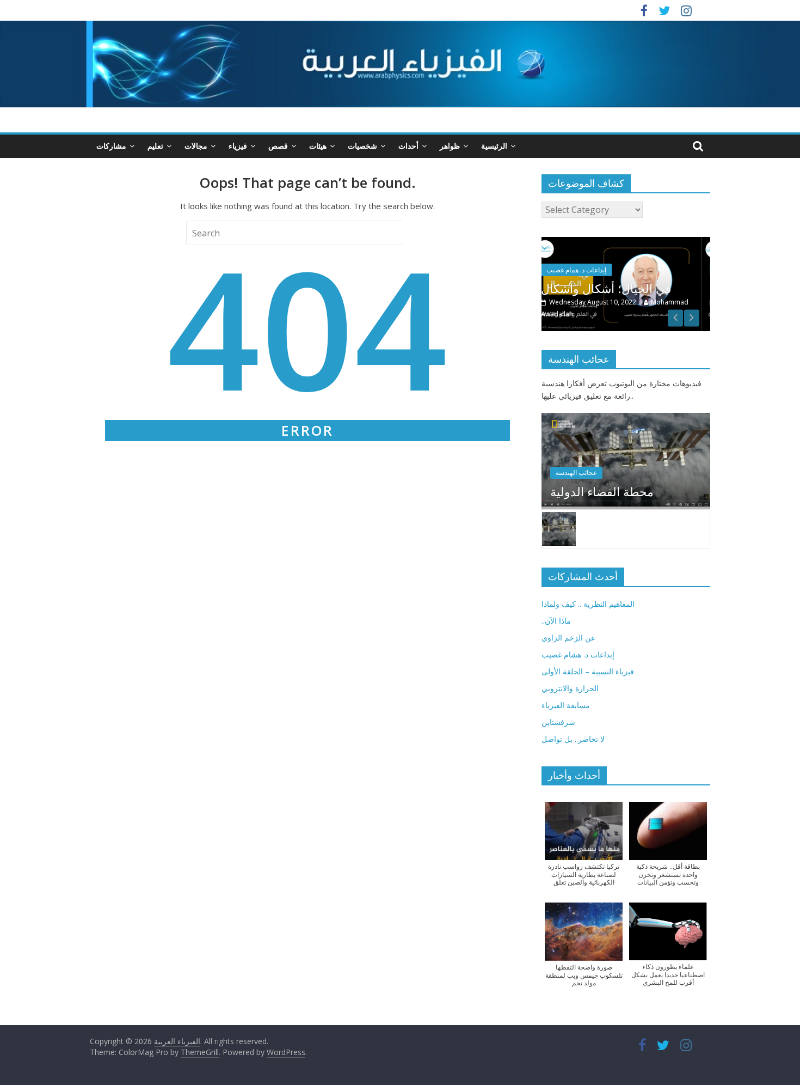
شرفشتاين (558, 722)
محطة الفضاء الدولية (602, 491)
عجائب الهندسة (576, 472)
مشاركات (111, 146)
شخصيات (362, 146)
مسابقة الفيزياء (565, 705)
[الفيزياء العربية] (400, 27)
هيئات (318, 146)
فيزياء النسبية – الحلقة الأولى (587, 671)
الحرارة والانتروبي (570, 688)
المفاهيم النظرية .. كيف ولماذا (588, 604)
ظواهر (450, 146)
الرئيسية (494, 146)
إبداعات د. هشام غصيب (577, 654)
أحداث (408, 146)
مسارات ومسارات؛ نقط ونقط (633, 288)
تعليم (155, 146)
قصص (278, 146)
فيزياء (238, 146)
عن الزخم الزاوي (568, 637)
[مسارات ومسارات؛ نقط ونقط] (634, 242)
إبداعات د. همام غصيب (594, 270)
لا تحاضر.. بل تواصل (573, 739)
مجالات (195, 146)
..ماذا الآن (556, 620)
